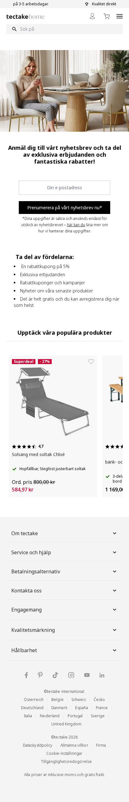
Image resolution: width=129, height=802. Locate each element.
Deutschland (32, 707)
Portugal (75, 715)
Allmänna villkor (74, 745)
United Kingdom (66, 724)
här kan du (76, 224)
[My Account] (92, 16)
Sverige (98, 715)
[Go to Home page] (25, 16)
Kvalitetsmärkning (33, 630)
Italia (28, 715)
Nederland (49, 715)
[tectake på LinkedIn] (102, 675)
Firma (101, 745)
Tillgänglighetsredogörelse (66, 761)
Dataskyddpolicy (38, 745)
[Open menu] (119, 16)
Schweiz (78, 699)
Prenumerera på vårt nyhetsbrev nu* (64, 208)
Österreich (34, 699)
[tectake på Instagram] (71, 675)
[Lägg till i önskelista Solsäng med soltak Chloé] (91, 361)
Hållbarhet (24, 650)
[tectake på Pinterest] (40, 675)
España (81, 707)
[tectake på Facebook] (26, 675)
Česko (99, 699)
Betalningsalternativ (35, 571)
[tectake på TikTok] (55, 675)
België (57, 699)
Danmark (59, 707)
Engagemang (26, 609)
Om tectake (24, 533)
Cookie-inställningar (64, 753)
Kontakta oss (26, 590)
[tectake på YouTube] (87, 675)
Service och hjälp (31, 552)
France (102, 707)
